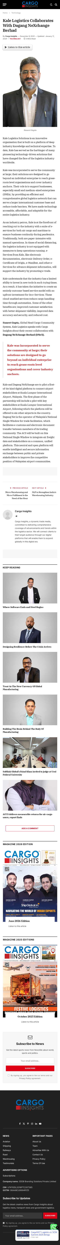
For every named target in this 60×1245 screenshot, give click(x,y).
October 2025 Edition (30, 1016)
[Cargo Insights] (30, 4)
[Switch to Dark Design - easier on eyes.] (51, 4)
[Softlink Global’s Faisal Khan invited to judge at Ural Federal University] (30, 752)
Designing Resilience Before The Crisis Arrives (27, 646)
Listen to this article (19, 47)
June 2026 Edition (19, 921)
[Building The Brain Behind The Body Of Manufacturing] (30, 710)
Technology (15, 39)
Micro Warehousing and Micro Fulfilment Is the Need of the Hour (16, 495)
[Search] (55, 4)
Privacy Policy (25, 1078)
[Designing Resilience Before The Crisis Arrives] (30, 627)
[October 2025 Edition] (30, 981)
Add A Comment (30, 828)
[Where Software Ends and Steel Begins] (30, 588)
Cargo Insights (11, 36)
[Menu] (4, 4)
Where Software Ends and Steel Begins (23, 607)
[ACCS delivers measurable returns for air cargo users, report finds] (30, 795)
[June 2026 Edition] (30, 885)
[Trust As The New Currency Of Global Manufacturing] (30, 667)
